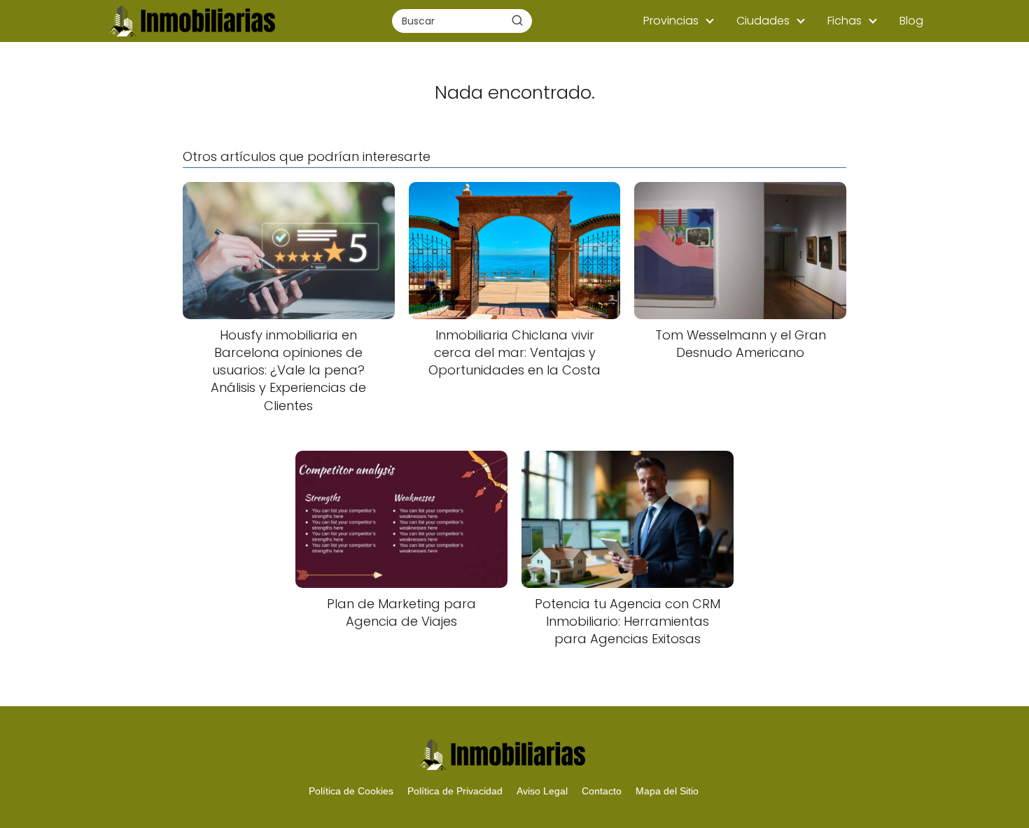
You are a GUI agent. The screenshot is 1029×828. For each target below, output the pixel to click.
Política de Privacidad (455, 791)
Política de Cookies (351, 791)
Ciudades (763, 21)
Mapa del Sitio (667, 791)
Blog (911, 21)
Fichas (844, 21)
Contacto (602, 791)
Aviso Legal (542, 791)
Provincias (671, 21)
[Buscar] (517, 20)
